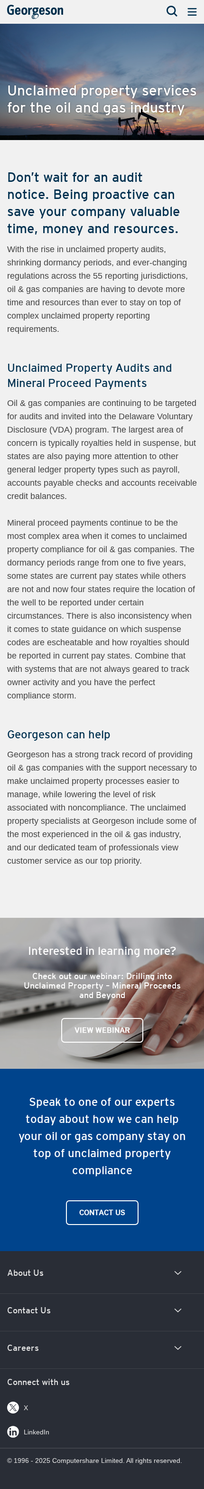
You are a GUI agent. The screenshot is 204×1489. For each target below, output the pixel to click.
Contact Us (102, 1212)
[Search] (172, 12)
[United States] (50, 14)
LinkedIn (36, 1432)
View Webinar (102, 1030)
